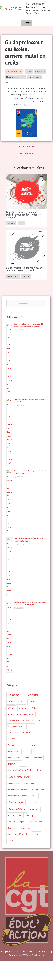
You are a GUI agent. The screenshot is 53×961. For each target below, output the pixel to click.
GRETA (26, 751)
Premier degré (16, 802)
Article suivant (26, 153)
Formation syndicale (17, 745)
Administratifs (31, 694)
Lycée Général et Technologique (25, 770)
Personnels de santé (17, 795)
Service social (35, 821)
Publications (34, 802)
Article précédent (26, 146)
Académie (14, 694)
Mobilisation (29, 783)
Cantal (11, 708)
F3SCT (25, 738)
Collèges (35, 708)
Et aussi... (12, 738)
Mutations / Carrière (17, 789)
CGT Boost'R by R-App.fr (32, 955)
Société (12, 828)
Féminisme (13, 751)
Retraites (34, 809)
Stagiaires (25, 828)
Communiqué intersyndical (21, 714)
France (34, 745)
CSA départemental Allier (20, 732)
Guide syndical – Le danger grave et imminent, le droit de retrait (24, 269)
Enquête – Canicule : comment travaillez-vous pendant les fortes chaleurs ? (23, 215)
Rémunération (14, 815)
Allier (32, 701)
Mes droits (13, 783)
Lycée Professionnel (19, 776)
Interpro (12, 763)
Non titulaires (38, 789)
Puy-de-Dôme (17, 809)
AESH (21, 701)
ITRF (23, 763)
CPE (40, 721)
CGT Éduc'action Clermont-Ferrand (36, 5)
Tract (36, 834)
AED (10, 701)
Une (11, 840)
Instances (38, 758)
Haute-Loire (14, 757)
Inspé (27, 758)
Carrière (22, 708)
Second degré (16, 821)
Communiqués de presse (20, 720)
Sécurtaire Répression (18, 834)
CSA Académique (16, 726)
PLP (34, 795)
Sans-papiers (30, 815)
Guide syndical (13, 276)
